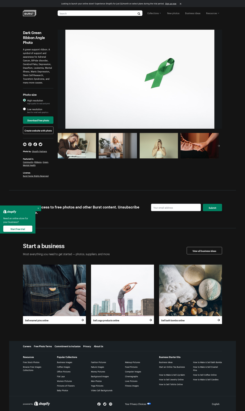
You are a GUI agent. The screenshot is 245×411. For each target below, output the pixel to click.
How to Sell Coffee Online (205, 374)
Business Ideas (166, 362)
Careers (27, 346)
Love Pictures (131, 380)
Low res (87, 155)
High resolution (35, 100)
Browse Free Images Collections (32, 368)
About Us (98, 346)
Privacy (87, 346)
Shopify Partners (39, 151)
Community (28, 161)
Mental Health (29, 165)
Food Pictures (131, 366)
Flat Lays (61, 376)
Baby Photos (62, 390)
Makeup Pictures (132, 362)
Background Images (100, 376)
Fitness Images (132, 385)
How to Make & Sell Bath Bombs (207, 362)
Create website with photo (38, 130)
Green (45, 161)
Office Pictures (63, 371)
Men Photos (96, 380)
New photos (173, 13)
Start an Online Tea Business (172, 366)
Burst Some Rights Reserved (35, 175)
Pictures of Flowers (66, 385)
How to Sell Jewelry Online (171, 379)
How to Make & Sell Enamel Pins (205, 368)
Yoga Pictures (97, 385)
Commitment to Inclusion (68, 346)
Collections (153, 13)
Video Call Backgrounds (101, 390)
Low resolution (34, 109)
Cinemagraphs (131, 376)
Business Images (64, 362)
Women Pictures (64, 380)
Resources (211, 13)
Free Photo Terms (43, 346)
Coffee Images (63, 366)
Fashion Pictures (98, 362)
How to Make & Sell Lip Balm (172, 374)
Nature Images (97, 366)
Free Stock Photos (31, 362)
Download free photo (38, 120)
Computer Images (133, 371)
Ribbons (38, 161)
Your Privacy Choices (135, 403)
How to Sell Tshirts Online (171, 384)
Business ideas (192, 13)
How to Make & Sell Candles (205, 379)
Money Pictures (98, 371)
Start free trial (17, 229)
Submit (212, 207)
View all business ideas (204, 250)
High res (76, 155)
